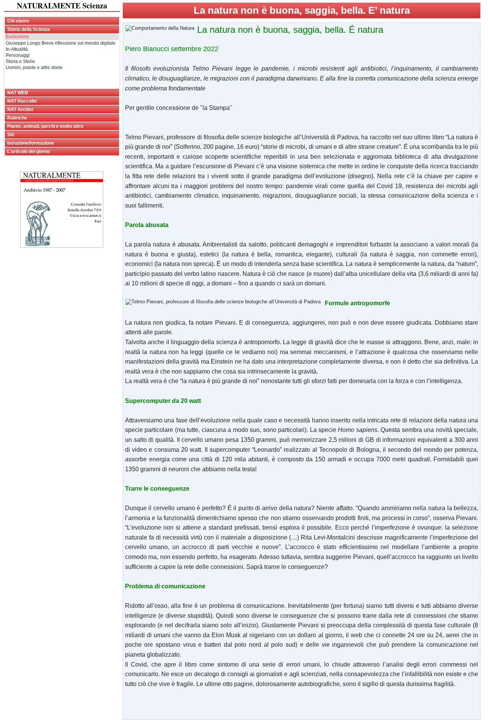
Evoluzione (17, 36)
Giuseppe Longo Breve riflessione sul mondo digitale (61, 43)
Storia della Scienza (28, 29)
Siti (10, 134)
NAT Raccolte (22, 101)
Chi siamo (18, 21)
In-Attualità (17, 49)
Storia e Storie (20, 61)
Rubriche (17, 118)
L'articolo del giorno (28, 151)
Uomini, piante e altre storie (34, 67)
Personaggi (18, 55)
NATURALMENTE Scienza (62, 5)
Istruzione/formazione (30, 143)
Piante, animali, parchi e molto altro (45, 126)
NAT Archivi (20, 109)
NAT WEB (17, 92)
